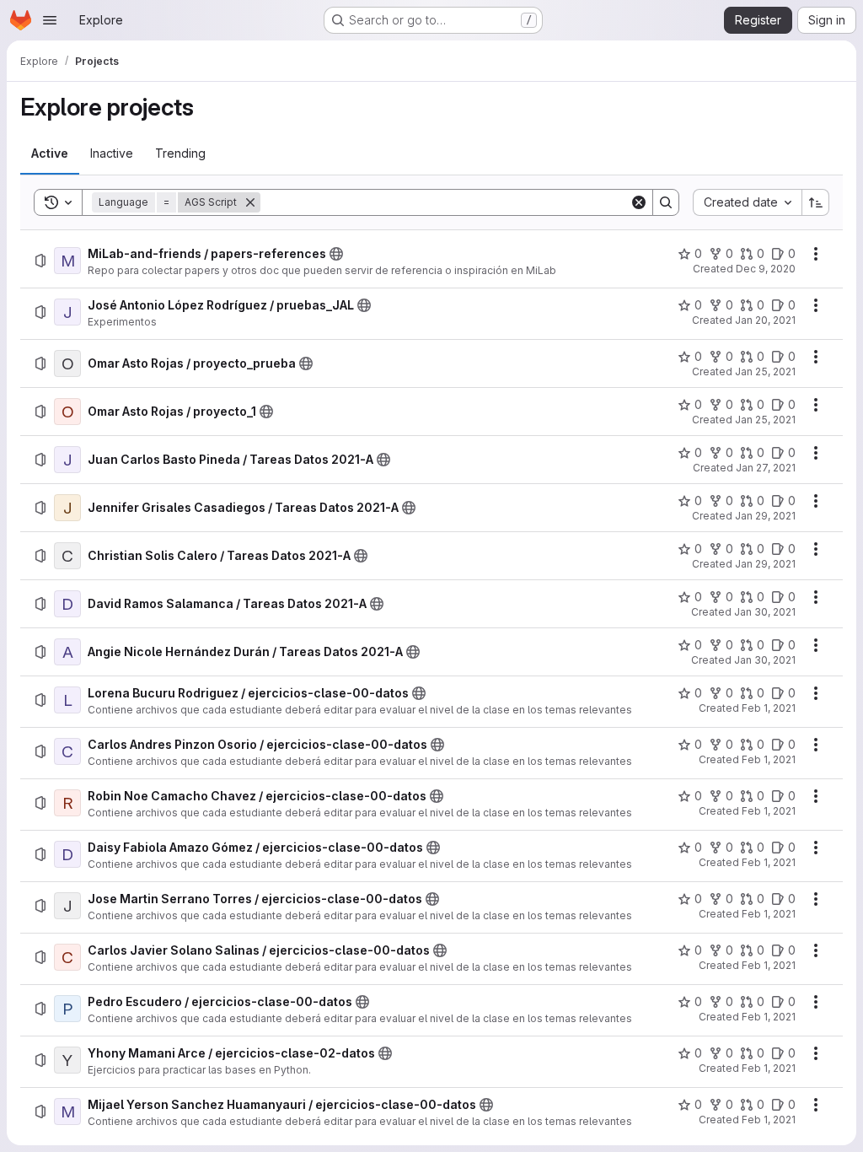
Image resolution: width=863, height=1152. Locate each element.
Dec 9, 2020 (766, 268)
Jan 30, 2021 (765, 612)
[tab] (49, 153)
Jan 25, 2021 (765, 371)
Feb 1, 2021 (769, 708)
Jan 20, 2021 (765, 320)
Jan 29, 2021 (765, 515)
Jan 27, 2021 (766, 467)
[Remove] (250, 202)
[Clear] (639, 202)
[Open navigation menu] (49, 20)
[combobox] (747, 202)
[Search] (665, 202)
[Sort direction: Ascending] (815, 202)
